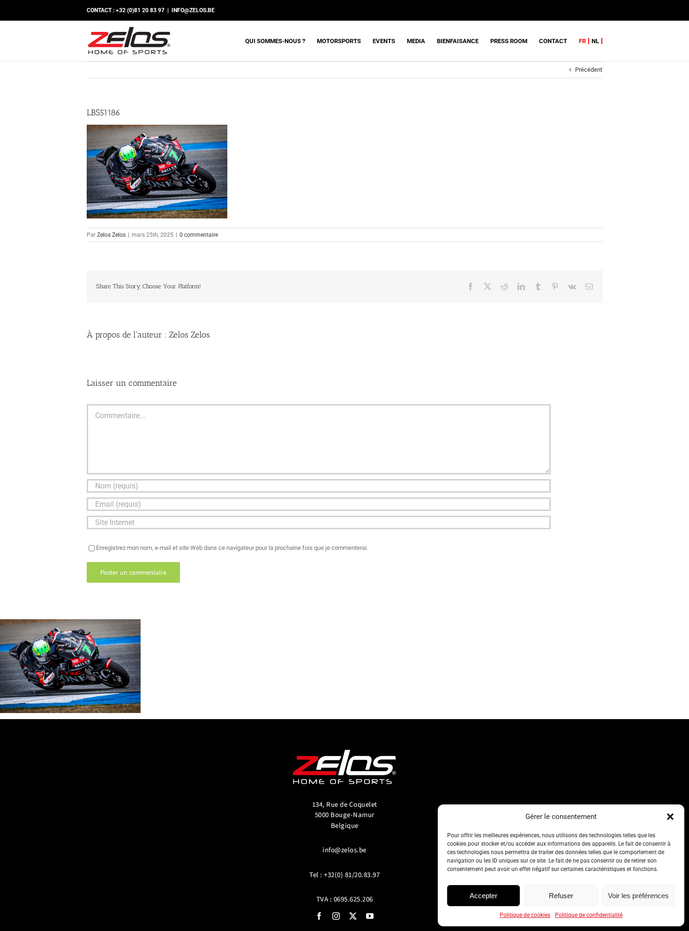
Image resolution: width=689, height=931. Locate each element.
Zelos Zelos (111, 235)
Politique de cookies (525, 915)
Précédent (588, 69)
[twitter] (353, 916)
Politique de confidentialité (588, 915)
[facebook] (319, 916)
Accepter (483, 896)
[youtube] (370, 916)
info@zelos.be (344, 850)
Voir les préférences (638, 896)
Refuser (561, 896)
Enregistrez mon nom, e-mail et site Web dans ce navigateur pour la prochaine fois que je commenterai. (232, 547)
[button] (670, 816)
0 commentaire (199, 235)
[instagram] (336, 916)
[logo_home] (344, 745)
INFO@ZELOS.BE (193, 10)
